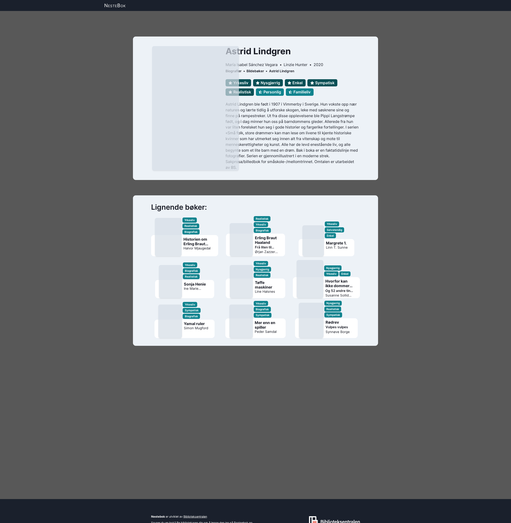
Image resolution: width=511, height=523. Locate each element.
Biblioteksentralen (195, 516)
